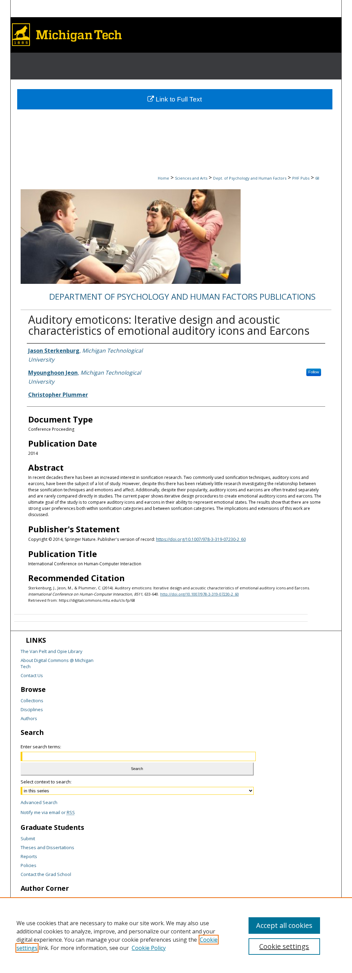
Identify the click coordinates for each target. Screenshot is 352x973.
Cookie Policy (149, 948)
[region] (176, 935)
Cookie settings (284, 946)
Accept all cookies (284, 925)
